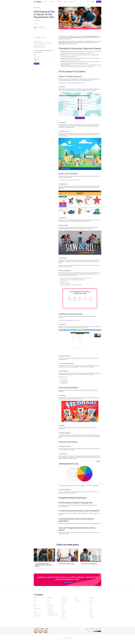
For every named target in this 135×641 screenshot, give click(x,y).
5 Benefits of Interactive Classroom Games (42, 43)
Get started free (67, 582)
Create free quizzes (80, 117)
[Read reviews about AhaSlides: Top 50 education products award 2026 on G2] (45, 630)
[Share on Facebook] (44, 38)
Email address (36, 59)
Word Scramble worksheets (67, 358)
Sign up (98, 1)
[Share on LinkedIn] (38, 38)
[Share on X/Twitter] (41, 38)
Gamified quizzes (61, 89)
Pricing (65, 1)
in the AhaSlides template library (92, 485)
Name (35, 54)
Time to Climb (80, 133)
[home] (37, 2)
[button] (46, 1)
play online (65, 327)
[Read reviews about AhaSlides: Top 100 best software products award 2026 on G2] (41, 630)
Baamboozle (61, 186)
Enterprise (71, 1)
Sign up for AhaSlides (65, 278)
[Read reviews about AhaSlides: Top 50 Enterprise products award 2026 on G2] (36, 630)
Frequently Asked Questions (39, 47)
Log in (93, 1)
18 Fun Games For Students (39, 45)
